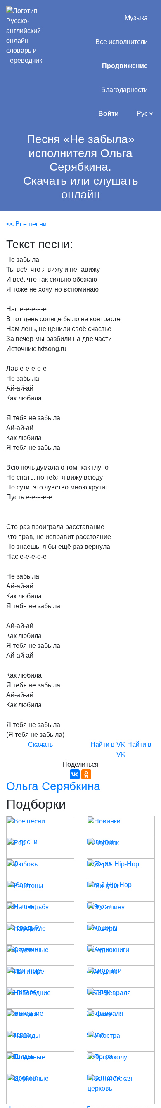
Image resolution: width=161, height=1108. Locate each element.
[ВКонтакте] (75, 774)
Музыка (136, 17)
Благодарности (124, 89)
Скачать (40, 744)
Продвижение (125, 65)
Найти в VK (107, 744)
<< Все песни (26, 224)
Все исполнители (121, 41)
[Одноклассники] (86, 774)
